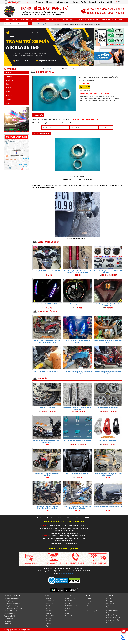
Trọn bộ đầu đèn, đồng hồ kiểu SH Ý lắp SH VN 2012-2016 (108, 271)
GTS (88, 603)
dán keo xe (82, 20)
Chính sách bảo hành (11, 613)
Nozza (68, 608)
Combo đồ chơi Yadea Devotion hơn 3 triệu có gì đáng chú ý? (108, 474)
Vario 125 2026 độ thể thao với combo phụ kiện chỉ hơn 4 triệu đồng (77, 507)
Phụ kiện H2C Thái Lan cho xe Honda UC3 (77, 441)
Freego (68, 603)
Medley (89, 601)
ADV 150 (48, 621)
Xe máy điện (24, 20)
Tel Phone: (58, 530)
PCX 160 (48, 611)
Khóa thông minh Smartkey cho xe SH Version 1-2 (108, 304)
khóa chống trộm (109, 20)
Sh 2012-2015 (49, 69)
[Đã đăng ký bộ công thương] (58, 580)
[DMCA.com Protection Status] (74, 580)
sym (32, 20)
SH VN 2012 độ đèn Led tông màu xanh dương (77, 341)
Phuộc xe (110, 613)
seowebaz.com (15, 630)
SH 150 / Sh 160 (50, 618)
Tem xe (72, 20)
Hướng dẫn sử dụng (62, 2)
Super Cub (49, 626)
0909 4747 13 (78, 119)
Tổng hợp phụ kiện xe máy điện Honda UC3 (108, 506)
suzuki (38, 20)
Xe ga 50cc (55, 20)
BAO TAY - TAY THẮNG (114, 620)
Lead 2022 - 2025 (51, 601)
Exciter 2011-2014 (71, 598)
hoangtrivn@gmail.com (66, 573)
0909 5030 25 (92, 119)
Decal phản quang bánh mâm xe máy (77, 304)
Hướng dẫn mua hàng (96, 2)
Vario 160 (48, 606)
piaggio (46, 20)
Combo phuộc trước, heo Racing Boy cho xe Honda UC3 (78, 408)
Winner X (48, 623)
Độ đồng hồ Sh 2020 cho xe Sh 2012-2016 (47, 271)
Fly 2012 (89, 608)
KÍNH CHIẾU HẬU (112, 615)
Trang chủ (39, 2)
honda (7, 20)
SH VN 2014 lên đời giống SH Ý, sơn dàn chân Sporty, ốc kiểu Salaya (47, 341)
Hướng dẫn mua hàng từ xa (12, 603)
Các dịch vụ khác (112, 623)
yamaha (15, 20)
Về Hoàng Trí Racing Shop (12, 598)
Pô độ (109, 598)
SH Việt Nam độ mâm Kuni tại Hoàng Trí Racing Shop (108, 372)
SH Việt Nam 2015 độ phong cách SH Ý (47, 371)
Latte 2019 (69, 601)
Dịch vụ (75, 2)
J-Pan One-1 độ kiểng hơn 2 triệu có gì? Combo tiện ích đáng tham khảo (47, 507)
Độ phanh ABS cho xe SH (47, 408)
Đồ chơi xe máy (9, 618)
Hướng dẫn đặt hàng (10, 601)
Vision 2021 (49, 613)
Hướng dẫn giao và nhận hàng (13, 608)
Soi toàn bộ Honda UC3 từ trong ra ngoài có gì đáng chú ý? (47, 441)
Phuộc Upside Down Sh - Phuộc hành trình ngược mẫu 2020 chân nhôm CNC (77, 271)
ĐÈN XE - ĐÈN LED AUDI (114, 618)
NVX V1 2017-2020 (71, 606)
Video (120, 20)
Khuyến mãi (87, 517)
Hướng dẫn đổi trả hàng (11, 606)
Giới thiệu (49, 2)
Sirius (68, 611)
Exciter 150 (69, 613)
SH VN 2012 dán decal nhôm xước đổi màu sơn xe (108, 341)
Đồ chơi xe (8, 621)
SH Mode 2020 (50, 616)
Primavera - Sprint (92, 611)
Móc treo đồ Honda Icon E (108, 441)
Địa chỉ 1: (44, 525)
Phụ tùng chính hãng (113, 610)
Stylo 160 (48, 598)
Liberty (89, 598)
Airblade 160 (49, 603)
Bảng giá (65, 20)
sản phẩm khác (94, 20)
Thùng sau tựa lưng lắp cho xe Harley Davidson (47, 474)
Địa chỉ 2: (45, 536)
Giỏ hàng (121, 2)
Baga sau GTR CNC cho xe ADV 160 (77, 473)
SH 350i (48, 608)
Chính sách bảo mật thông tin (13, 611)
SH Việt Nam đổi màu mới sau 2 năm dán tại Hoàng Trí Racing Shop (77, 372)
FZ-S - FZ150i (70, 616)
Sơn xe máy (111, 603)
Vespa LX (89, 606)
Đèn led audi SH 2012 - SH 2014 (47, 304)
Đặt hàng (86, 87)
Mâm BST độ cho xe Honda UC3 (108, 408)
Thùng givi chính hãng (114, 601)
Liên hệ (109, 2)
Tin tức (83, 2)
